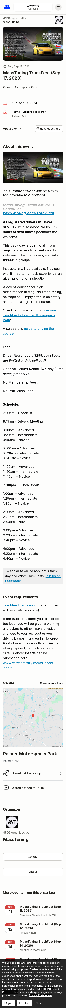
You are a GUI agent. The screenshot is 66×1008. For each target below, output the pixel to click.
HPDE (6, 18)
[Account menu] (58, 7)
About (33, 872)
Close (39, 1003)
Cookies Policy (45, 988)
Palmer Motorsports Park (20, 87)
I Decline (24, 1003)
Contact (33, 856)
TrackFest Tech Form (19, 605)
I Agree (8, 1003)
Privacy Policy (10, 992)
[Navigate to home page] (7, 7)
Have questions (50, 128)
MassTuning (11, 22)
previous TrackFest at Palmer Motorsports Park (30, 315)
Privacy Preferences (40, 995)
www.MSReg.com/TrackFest (28, 213)
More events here (51, 683)
